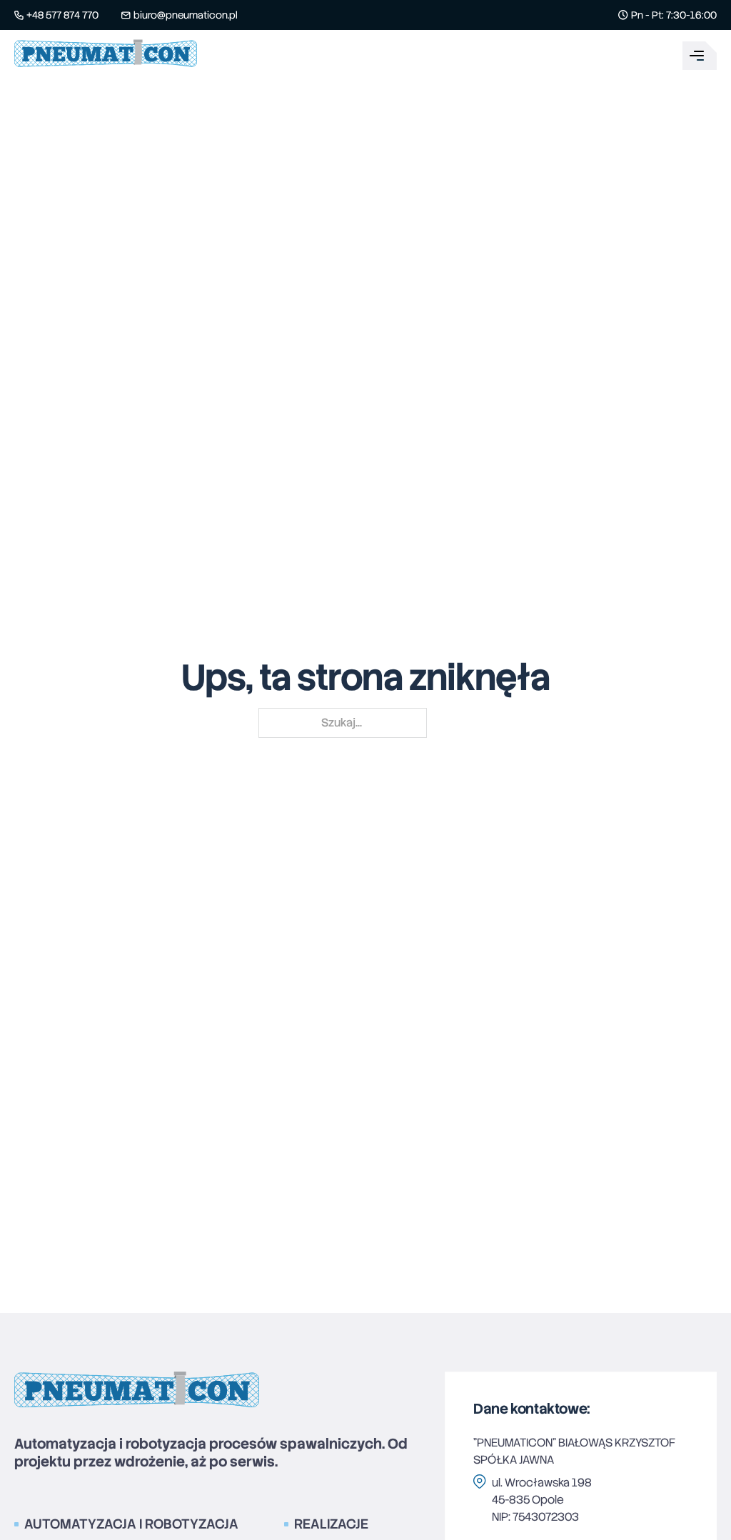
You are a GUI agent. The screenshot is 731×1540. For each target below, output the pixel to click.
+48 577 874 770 (62, 15)
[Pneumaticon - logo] (105, 56)
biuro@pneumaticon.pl (185, 15)
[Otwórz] (699, 55)
